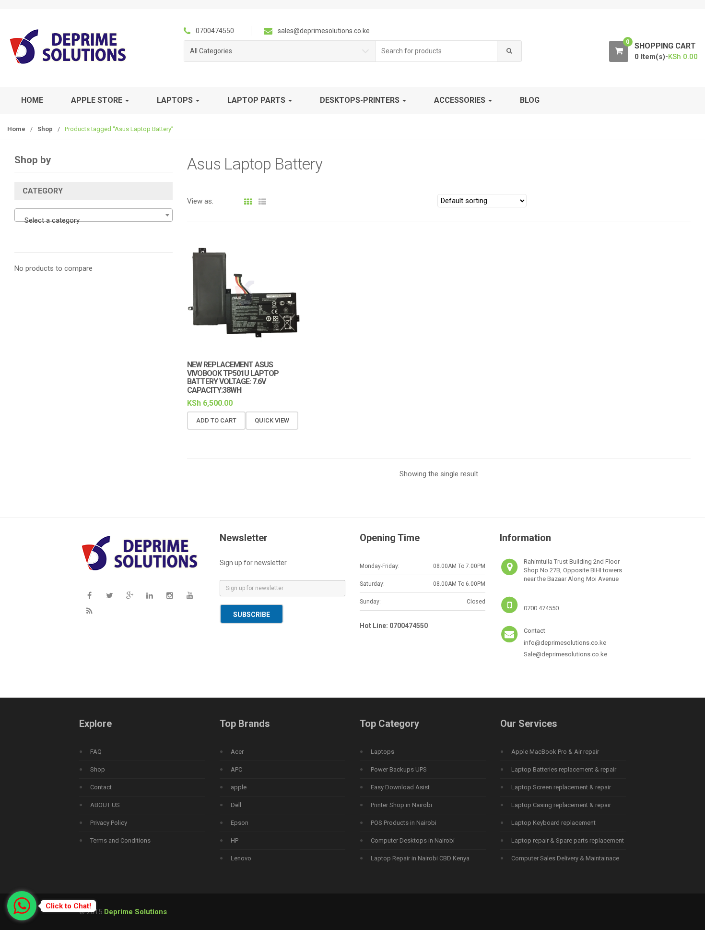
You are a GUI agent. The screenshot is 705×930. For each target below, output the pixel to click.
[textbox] (93, 220)
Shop (45, 129)
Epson (239, 822)
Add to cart (216, 420)
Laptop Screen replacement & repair (561, 787)
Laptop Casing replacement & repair (561, 805)
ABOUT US (105, 805)
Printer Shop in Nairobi (401, 805)
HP (234, 840)
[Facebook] (89, 596)
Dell (236, 805)
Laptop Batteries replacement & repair (563, 769)
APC (236, 769)
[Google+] (129, 596)
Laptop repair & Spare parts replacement (567, 840)
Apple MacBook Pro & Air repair (555, 751)
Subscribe (251, 614)
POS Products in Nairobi (403, 822)
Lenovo (241, 858)
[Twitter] (109, 596)
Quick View (272, 420)
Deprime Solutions (135, 911)
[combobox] (436, 51)
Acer (237, 751)
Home (32, 100)
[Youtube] (190, 596)
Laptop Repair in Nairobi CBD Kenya (420, 858)
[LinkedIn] (149, 596)
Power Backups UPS (399, 769)
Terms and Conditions (120, 840)
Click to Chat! (68, 906)
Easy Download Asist (400, 787)
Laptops (382, 751)
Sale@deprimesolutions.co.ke (565, 654)
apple (239, 787)
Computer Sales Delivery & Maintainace (565, 858)
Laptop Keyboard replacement (553, 822)
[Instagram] (169, 596)
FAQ (96, 751)
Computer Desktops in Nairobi (413, 840)
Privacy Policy (108, 822)
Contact (101, 787)
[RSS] (89, 611)
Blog (530, 100)
